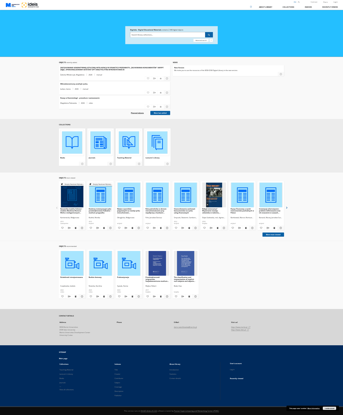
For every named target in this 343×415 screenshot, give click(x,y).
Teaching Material (124, 158)
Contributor (119, 378)
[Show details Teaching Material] (139, 164)
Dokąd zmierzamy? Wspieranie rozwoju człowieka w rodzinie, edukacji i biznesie (210, 211)
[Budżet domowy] (100, 263)
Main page (63, 358)
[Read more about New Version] (281, 74)
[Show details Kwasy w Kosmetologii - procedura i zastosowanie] (167, 107)
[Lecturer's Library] (157, 142)
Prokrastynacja (123, 277)
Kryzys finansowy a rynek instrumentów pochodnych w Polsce (242, 211)
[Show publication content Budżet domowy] (104, 296)
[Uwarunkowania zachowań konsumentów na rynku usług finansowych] (185, 195)
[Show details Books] (82, 164)
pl (299, 2)
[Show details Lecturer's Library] (167, 164)
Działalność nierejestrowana (71, 277)
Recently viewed (330, 7)
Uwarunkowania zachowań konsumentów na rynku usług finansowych (184, 211)
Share (325, 2)
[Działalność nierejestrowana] (72, 263)
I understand (329, 408)
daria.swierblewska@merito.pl (185, 327)
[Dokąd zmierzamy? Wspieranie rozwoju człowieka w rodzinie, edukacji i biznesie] (214, 195)
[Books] (72, 142)
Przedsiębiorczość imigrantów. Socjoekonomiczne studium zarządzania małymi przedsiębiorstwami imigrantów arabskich (156, 279)
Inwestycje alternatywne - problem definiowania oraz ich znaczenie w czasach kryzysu (269, 211)
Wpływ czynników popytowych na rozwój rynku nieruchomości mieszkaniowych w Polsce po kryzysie (128, 211)
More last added (160, 113)
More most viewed (273, 234)
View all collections (66, 389)
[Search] (209, 34)
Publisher (118, 395)
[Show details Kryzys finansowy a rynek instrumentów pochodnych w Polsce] (252, 228)
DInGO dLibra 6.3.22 (149, 411)
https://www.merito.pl (239, 327)
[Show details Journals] (110, 164)
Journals (92, 158)
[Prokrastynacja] (129, 263)
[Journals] (100, 142)
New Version (179, 68)
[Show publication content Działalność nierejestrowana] (75, 296)
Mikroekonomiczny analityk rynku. (74, 84)
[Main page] (251, 7)
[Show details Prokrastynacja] (138, 296)
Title (116, 370)
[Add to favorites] (148, 78)
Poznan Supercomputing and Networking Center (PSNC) (196, 411)
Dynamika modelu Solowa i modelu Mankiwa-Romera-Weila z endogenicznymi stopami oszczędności (71, 211)
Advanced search (201, 40)
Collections (288, 7)
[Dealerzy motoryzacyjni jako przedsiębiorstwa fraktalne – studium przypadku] (100, 195)
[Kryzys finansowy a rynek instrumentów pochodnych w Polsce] (242, 195)
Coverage (118, 387)
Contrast (314, 2)
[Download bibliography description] (154, 78)
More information (313, 408)
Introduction (174, 370)
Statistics (172, 374)
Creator (117, 374)
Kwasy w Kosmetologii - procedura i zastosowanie (80, 98)
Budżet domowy (95, 277)
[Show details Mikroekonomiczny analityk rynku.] (167, 93)
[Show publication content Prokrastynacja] (132, 296)
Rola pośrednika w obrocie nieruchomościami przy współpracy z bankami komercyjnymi (156, 211)
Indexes (308, 7)
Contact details (175, 378)
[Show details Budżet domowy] (110, 296)
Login (335, 2)
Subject (117, 382)
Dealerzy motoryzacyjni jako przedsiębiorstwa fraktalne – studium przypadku (100, 211)
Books (62, 158)
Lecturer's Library (153, 158)
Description (119, 391)
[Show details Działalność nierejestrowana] (81, 296)
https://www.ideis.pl (238, 330)
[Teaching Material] (129, 142)
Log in (232, 369)
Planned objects (137, 113)
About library (265, 7)
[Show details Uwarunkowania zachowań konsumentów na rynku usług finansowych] (195, 228)
